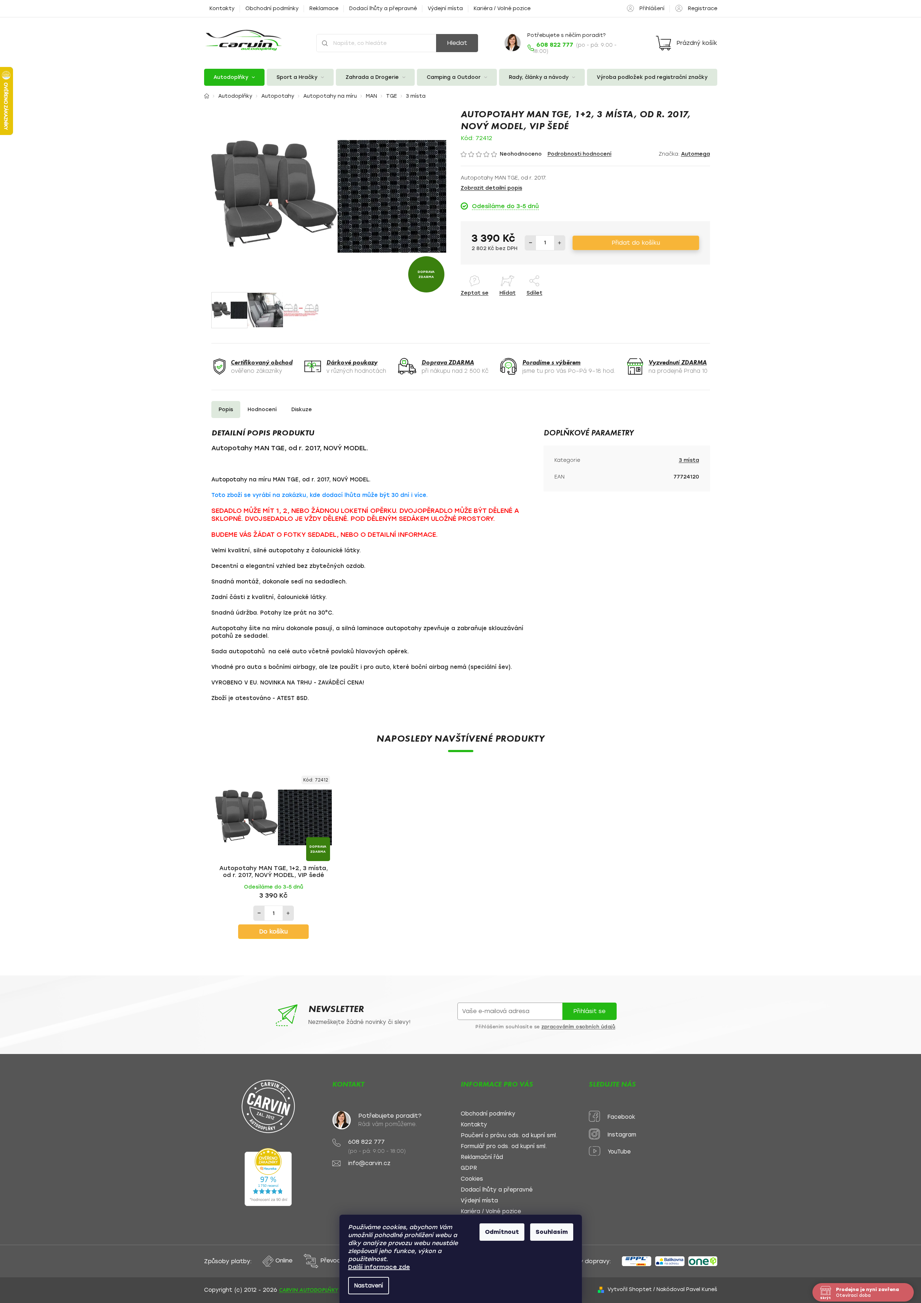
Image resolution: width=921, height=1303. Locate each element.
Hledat (457, 42)
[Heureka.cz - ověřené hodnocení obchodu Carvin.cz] (268, 1177)
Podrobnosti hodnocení (580, 154)
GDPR (469, 1168)
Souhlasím (552, 1231)
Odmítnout (502, 1231)
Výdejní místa (445, 8)
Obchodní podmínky (272, 8)
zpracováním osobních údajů (578, 1026)
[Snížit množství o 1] (530, 243)
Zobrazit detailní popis (491, 188)
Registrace (702, 8)
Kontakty (222, 8)
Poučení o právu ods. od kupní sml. (509, 1136)
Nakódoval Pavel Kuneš (686, 1289)
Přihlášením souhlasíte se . (546, 1026)
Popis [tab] (226, 409)
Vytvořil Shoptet (630, 1289)
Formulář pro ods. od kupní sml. (504, 1146)
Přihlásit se (589, 1011)
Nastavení (368, 1285)
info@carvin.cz (369, 1163)
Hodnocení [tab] (262, 409)
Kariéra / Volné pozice (502, 8)
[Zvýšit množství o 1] (559, 243)
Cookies (472, 1179)
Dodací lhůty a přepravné (383, 8)
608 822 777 (366, 1142)
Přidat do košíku (636, 242)
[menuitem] (234, 77)
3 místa (689, 460)
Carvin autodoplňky (308, 1290)
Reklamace (323, 8)
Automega (695, 154)
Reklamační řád (482, 1157)
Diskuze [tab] (301, 409)
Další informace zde (379, 1267)
